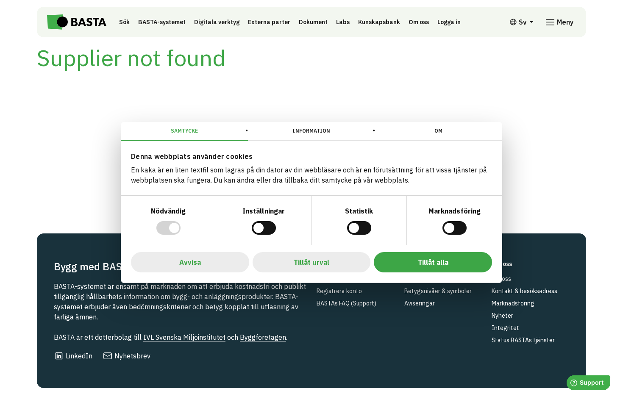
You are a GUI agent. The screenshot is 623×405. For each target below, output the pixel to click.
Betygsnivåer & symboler (438, 291)
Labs (343, 22)
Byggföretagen (263, 337)
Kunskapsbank (379, 22)
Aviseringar (419, 303)
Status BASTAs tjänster (523, 340)
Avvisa (190, 262)
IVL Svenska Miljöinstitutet (184, 337)
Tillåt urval (311, 262)
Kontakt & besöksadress (524, 291)
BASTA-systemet (162, 22)
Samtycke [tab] (184, 131)
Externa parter (269, 22)
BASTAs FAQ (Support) (346, 303)
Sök (124, 22)
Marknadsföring (513, 303)
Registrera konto (339, 291)
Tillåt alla (433, 262)
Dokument (313, 22)
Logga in (451, 22)
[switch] (264, 228)
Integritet (505, 328)
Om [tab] (438, 131)
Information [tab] (311, 131)
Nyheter (502, 315)
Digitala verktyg (216, 22)
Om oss (419, 22)
